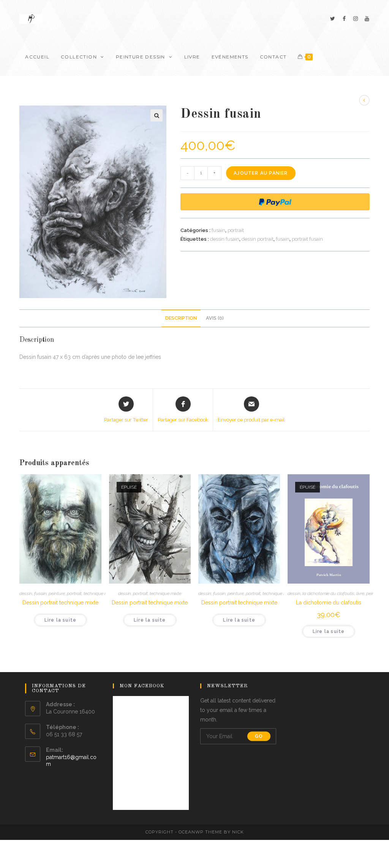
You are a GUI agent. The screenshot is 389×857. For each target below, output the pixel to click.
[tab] (181, 318)
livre (360, 593)
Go (259, 736)
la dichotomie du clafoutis (328, 593)
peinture (57, 593)
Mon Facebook (142, 685)
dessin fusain (224, 239)
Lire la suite (60, 620)
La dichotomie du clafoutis (328, 603)
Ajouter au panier (261, 173)
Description (181, 318)
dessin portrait (258, 239)
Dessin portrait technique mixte (60, 603)
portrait (236, 230)
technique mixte (99, 593)
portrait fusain (307, 239)
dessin (25, 593)
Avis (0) (215, 318)
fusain (218, 230)
